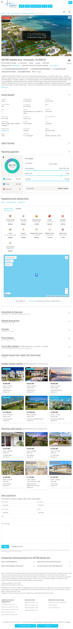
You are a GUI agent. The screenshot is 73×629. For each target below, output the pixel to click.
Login (44, 6)
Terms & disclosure (38, 622)
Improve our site (48, 622)
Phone (39, 509)
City (2, 516)
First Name (4, 502)
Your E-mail (4, 509)
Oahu (3, 202)
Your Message (5, 523)
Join (50, 6)
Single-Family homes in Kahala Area (57, 602)
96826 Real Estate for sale (31, 610)
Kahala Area (16, 65)
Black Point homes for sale (8, 612)
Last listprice (28, 163)
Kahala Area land (52, 605)
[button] (11, 257)
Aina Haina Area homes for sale (10, 607)
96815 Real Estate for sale (31, 605)
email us (68, 622)
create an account (37, 36)
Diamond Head (11, 202)
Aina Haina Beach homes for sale (10, 609)
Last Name (40, 502)
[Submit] (70, 2)
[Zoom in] (66, 289)
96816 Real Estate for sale (31, 602)
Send (5, 546)
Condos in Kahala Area (54, 607)
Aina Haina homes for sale (8, 604)
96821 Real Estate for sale (31, 607)
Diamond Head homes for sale (9, 614)
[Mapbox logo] (8, 296)
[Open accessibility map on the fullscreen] (66, 257)
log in (28, 36)
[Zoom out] (66, 292)
